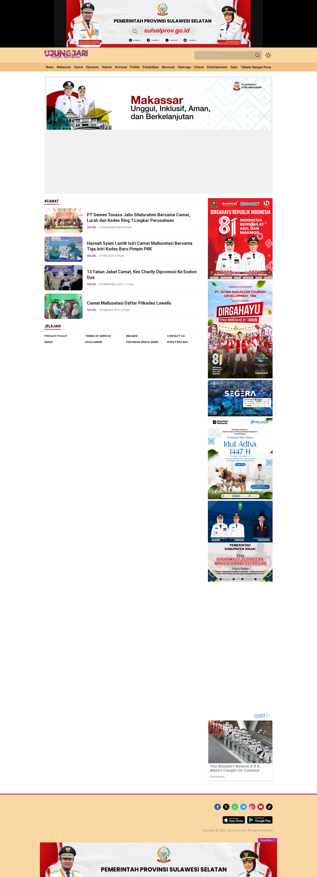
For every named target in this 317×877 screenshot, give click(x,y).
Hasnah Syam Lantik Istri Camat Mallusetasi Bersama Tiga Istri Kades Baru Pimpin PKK (139, 246)
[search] (257, 55)
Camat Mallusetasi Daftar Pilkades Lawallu (129, 303)
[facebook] (217, 807)
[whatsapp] (235, 807)
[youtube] (260, 807)
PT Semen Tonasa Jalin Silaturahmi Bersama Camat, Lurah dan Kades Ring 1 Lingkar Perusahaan (138, 217)
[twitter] (226, 807)
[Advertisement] (158, 161)
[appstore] (234, 822)
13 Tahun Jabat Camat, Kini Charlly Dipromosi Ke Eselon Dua (142, 274)
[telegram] (243, 807)
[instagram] (252, 807)
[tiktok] (269, 807)
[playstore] (260, 822)
